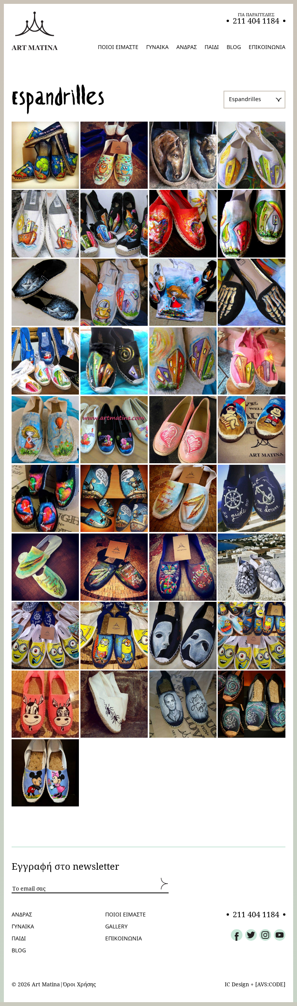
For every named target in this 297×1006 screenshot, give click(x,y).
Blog (19, 950)
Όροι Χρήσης (79, 984)
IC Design (237, 984)
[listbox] (254, 99)
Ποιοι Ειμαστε (125, 914)
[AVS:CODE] (270, 984)
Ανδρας (22, 914)
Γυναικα (23, 926)
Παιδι (19, 938)
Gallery (116, 926)
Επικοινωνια (123, 938)
